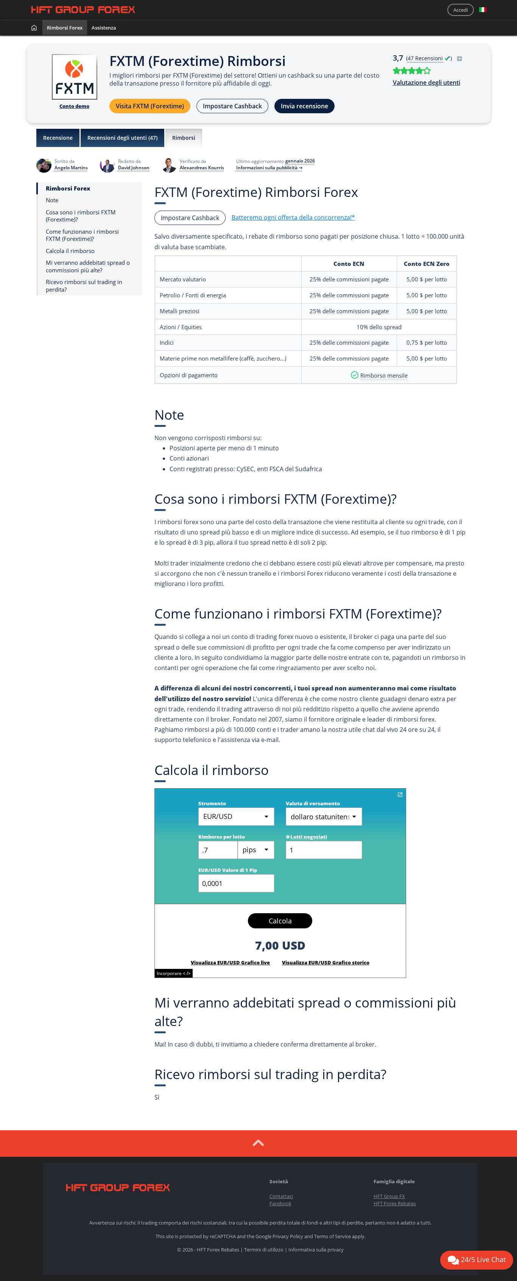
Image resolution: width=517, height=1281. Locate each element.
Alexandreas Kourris (202, 168)
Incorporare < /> (174, 973)
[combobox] (256, 850)
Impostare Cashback (232, 106)
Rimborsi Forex (65, 27)
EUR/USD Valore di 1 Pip (227, 870)
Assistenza (104, 27)
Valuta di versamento (313, 803)
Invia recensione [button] (304, 106)
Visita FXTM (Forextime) (150, 106)
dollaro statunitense (323, 816)
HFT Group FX (389, 1196)
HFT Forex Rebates (395, 1203)
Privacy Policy (288, 1236)
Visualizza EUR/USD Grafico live (230, 962)
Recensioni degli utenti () (122, 137)
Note (52, 200)
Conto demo (74, 106)
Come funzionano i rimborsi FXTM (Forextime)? (82, 235)
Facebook (280, 1203)
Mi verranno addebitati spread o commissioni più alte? (88, 266)
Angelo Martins (71, 168)
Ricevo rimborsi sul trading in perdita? (84, 285)
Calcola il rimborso (70, 251)
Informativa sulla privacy (316, 1249)
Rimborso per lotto (221, 836)
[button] (483, 10)
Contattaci (281, 1196)
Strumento (212, 803)
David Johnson (133, 168)
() (429, 58)
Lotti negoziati (308, 836)
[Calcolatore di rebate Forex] (400, 794)
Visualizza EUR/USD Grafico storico (325, 962)
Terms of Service (332, 1236)
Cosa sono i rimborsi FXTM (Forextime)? (81, 216)
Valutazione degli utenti (426, 82)
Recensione (58, 137)
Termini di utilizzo (263, 1249)
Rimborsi (183, 137)
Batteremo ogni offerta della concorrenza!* (293, 217)
